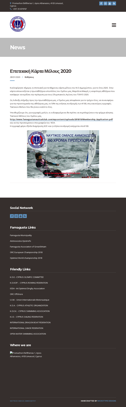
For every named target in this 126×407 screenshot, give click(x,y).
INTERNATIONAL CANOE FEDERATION (26, 328)
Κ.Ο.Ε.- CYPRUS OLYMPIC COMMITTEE (27, 277)
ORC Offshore (16, 294)
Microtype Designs (107, 401)
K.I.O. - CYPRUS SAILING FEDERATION (26, 316)
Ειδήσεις (29, 77)
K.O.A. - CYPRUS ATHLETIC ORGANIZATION (29, 305)
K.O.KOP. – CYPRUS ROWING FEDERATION (29, 282)
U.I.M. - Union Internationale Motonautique (29, 299)
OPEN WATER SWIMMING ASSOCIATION (28, 333)
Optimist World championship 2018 (26, 258)
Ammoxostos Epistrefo (20, 241)
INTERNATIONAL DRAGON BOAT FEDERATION (30, 322)
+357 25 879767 (20, 9)
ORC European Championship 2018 (26, 252)
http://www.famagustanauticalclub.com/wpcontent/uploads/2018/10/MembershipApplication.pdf (61, 119)
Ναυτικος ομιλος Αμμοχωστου (23, 401)
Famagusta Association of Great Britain (28, 246)
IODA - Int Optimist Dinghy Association (27, 288)
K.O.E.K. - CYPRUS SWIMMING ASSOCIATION (30, 311)
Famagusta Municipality (21, 235)
